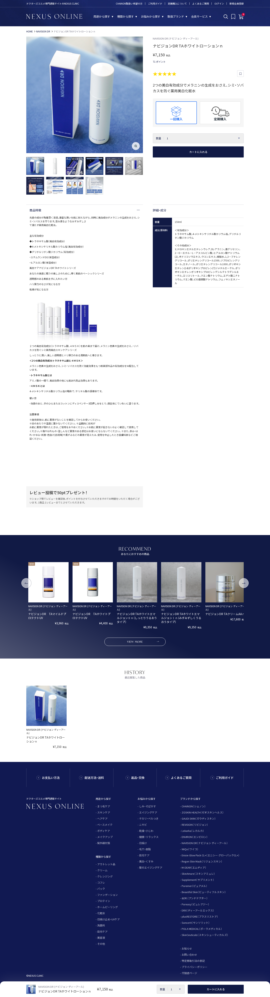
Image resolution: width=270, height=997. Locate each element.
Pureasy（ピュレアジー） (195, 904)
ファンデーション (107, 895)
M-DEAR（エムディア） (194, 867)
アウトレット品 (106, 864)
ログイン (219, 3)
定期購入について (177, 3)
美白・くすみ (146, 861)
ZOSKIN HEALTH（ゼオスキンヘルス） (203, 812)
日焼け (143, 843)
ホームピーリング (107, 907)
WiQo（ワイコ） (190, 849)
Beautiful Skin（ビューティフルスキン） (204, 892)
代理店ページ (189, 973)
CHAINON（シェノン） (194, 806)
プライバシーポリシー (194, 967)
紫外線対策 (103, 843)
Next (244, 583)
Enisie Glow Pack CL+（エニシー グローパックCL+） (211, 855)
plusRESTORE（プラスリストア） (200, 916)
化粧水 (101, 913)
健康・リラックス (149, 837)
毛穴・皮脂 (145, 849)
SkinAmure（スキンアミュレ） (198, 873)
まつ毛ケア (103, 806)
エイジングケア (148, 812)
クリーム (102, 870)
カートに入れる (198, 152)
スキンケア (103, 812)
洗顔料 (101, 925)
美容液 (101, 938)
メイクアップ (105, 837)
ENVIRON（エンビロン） (195, 837)
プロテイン (103, 901)
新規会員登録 (236, 3)
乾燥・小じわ (146, 831)
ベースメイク (104, 824)
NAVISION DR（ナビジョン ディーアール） (205, 843)
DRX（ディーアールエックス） (198, 910)
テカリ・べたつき (149, 818)
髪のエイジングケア (150, 867)
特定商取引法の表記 (193, 961)
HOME (29, 31)
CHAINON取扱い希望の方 (129, 3)
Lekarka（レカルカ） (193, 831)
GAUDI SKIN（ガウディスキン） (199, 818)
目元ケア (102, 931)
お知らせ (187, 948)
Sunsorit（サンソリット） (196, 922)
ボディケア (103, 831)
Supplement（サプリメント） (198, 880)
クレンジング (105, 876)
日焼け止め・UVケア (108, 919)
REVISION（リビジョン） (195, 824)
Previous (26, 583)
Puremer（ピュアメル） (194, 886)
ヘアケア (102, 818)
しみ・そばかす (147, 806)
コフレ (101, 882)
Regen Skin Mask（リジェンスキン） (202, 861)
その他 (101, 944)
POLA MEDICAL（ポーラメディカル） (202, 929)
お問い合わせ (189, 954)
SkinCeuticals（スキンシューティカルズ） (205, 935)
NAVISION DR (43, 31)
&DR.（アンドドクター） (195, 898)
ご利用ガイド (155, 3)
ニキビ (143, 824)
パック (101, 889)
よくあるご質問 (200, 3)
